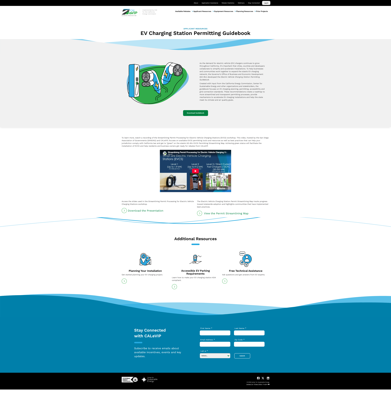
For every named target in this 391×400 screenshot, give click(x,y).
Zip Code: (239, 339)
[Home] (131, 11)
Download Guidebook (195, 113)
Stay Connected (254, 3)
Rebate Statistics (228, 3)
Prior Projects (262, 11)
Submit (242, 356)
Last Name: (240, 328)
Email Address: (207, 339)
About (196, 3)
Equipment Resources (223, 11)
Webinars (241, 3)
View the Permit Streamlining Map (225, 213)
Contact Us (249, 384)
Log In (266, 3)
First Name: (206, 328)
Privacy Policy (258, 384)
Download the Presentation (145, 210)
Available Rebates (182, 11)
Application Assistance (210, 3)
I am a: (204, 351)
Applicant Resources (202, 11)
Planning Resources (244, 11)
